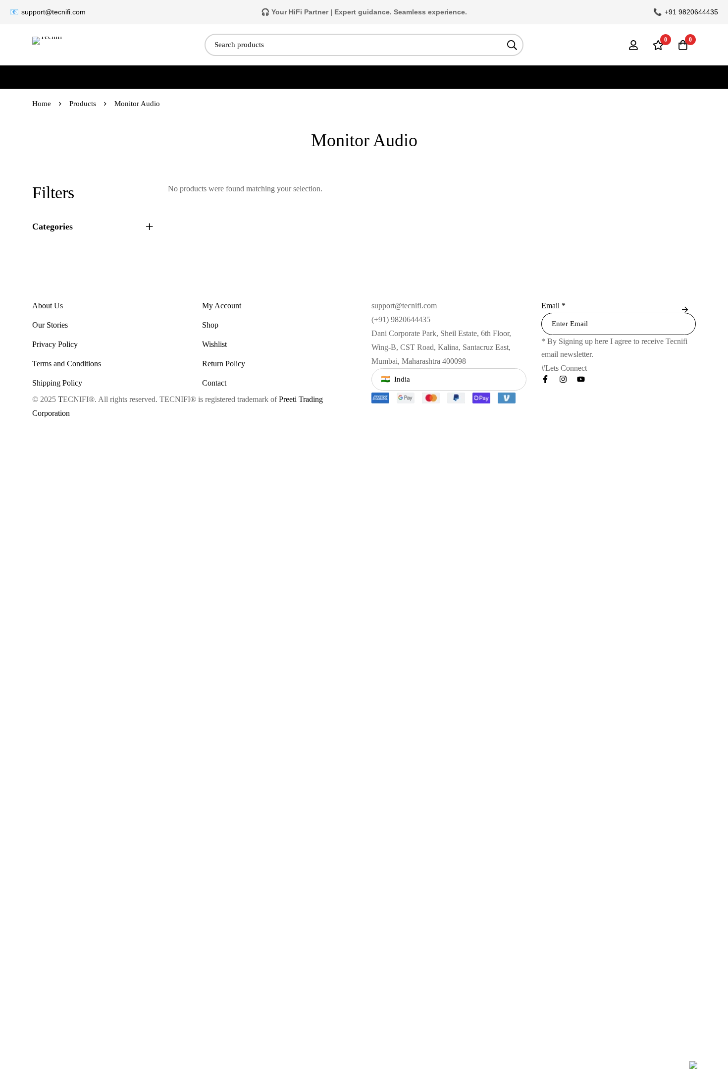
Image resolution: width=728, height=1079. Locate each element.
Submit (685, 310)
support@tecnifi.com (53, 12)
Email (553, 305)
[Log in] (633, 45)
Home (41, 104)
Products (82, 104)
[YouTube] (581, 379)
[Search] (512, 45)
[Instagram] (563, 379)
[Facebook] (545, 379)
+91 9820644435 (691, 12)
